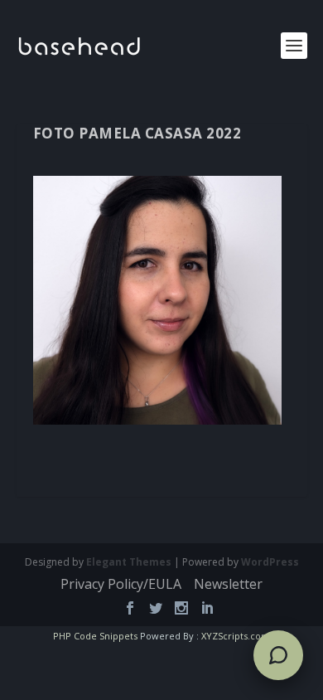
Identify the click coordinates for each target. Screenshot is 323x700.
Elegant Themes (128, 562)
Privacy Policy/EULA (120, 584)
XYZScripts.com (235, 636)
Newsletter (228, 584)
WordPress (270, 562)
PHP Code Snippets (95, 636)
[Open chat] (278, 655)
